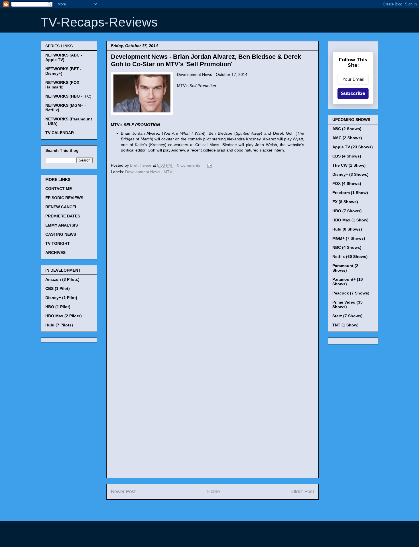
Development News (143, 171)
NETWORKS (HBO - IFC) (68, 96)
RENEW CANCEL (61, 207)
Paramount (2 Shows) (345, 268)
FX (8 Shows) (345, 201)
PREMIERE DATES (62, 216)
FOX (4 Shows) (346, 183)
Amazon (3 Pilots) (62, 279)
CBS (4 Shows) (346, 156)
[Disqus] (212, 254)
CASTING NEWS (60, 234)
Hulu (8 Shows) (347, 229)
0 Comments (188, 165)
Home (213, 491)
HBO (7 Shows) (347, 211)
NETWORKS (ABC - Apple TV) (63, 57)
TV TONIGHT (57, 243)
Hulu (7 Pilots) (59, 325)
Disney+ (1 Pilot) (61, 297)
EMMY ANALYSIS (61, 225)
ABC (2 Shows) (346, 128)
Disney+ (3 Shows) (350, 174)
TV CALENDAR (59, 132)
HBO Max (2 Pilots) (63, 316)
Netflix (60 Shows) (350, 256)
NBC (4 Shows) (346, 247)
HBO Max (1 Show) (350, 220)
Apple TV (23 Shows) (352, 147)
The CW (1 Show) (349, 165)
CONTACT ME (58, 188)
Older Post (302, 491)
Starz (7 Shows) (347, 316)
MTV (168, 171)
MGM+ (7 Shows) (348, 238)
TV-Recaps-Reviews (99, 22)
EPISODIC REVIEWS (64, 197)
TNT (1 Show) (345, 325)
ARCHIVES (55, 252)
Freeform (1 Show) (350, 192)
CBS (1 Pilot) (57, 288)
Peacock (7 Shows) (350, 293)
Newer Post (123, 491)
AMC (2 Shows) (347, 138)
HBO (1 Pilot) (57, 306)
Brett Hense (141, 165)
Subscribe (353, 93)
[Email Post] (208, 165)
